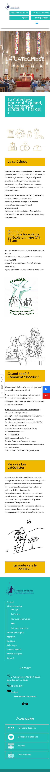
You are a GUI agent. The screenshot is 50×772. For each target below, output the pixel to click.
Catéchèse (15, 614)
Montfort (11, 637)
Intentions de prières (19, 13)
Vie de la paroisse (14, 606)
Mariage (14, 610)
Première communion (20, 619)
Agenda (25, 18)
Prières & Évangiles (15, 633)
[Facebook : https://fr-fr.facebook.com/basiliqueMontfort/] (23, 705)
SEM (13, 624)
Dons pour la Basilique (28, 737)
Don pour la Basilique (40, 13)
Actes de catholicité (19, 628)
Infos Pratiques (24, 755)
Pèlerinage (12, 645)
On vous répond (14, 650)
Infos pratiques (42, 18)
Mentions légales (14, 654)
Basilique (11, 641)
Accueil (10, 602)
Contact (10, 658)
